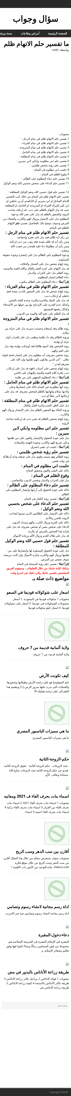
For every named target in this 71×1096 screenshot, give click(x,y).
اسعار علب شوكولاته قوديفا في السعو (38, 592)
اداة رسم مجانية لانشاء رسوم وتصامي (38, 906)
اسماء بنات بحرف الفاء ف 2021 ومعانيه (36, 796)
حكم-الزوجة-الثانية (54, 759)
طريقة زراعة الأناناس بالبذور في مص (38, 972)
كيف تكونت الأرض (54, 675)
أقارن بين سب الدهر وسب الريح (42, 851)
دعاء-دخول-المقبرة (53, 934)
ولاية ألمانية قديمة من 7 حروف (43, 647)
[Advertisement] (35, 92)
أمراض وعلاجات (30, 33)
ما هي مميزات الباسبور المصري (43, 731)
